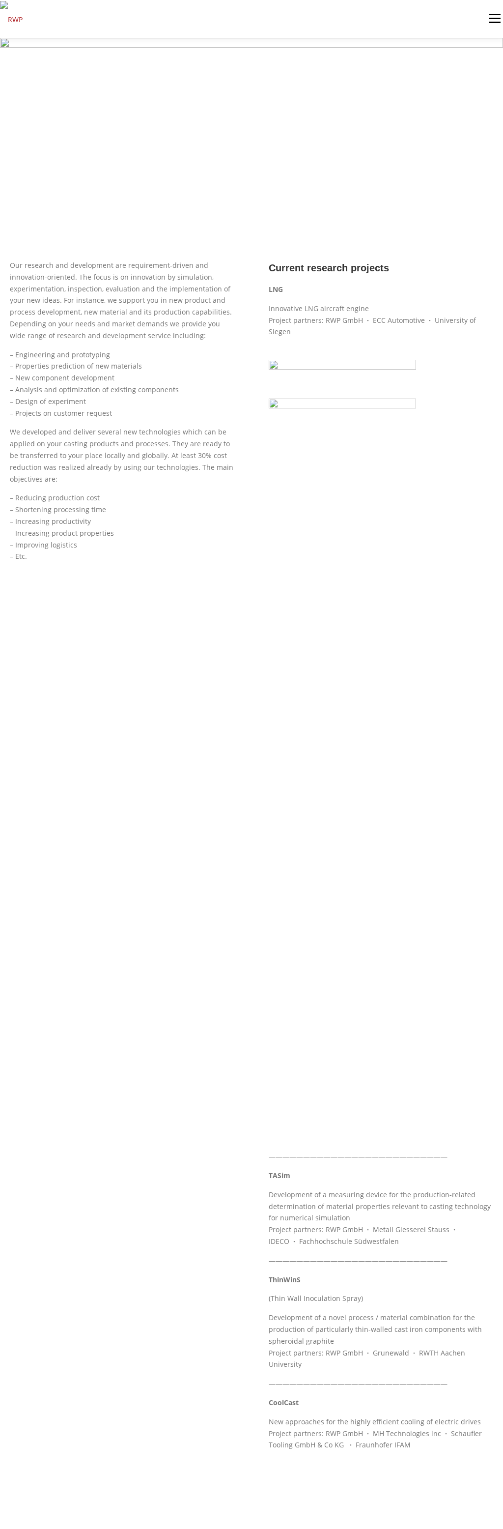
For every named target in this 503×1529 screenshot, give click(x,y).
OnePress (253, 1505)
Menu (494, 18)
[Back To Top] (461, 1483)
